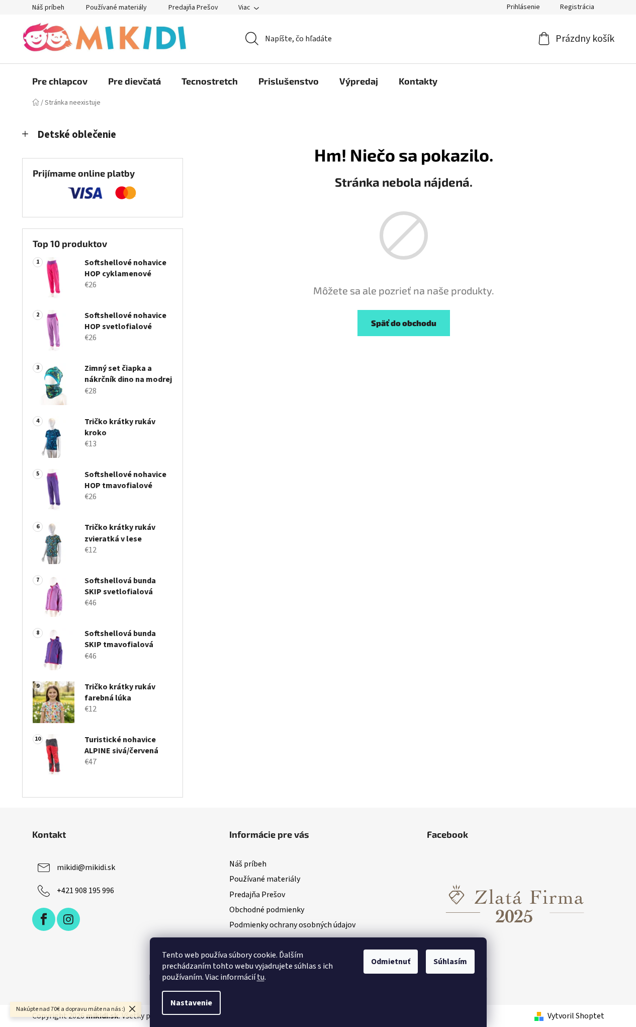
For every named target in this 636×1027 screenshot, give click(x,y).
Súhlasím (450, 961)
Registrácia (577, 7)
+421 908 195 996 (85, 890)
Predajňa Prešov (193, 8)
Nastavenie (191, 1002)
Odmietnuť (390, 961)
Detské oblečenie (76, 134)
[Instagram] (68, 919)
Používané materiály (116, 8)
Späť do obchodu (403, 323)
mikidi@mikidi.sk (86, 867)
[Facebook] (43, 919)
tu (260, 977)
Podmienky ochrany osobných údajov (292, 924)
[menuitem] (60, 81)
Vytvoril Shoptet (576, 1015)
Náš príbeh (48, 8)
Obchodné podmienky (266, 909)
